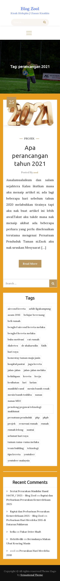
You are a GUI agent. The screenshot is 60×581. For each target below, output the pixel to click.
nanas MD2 (14, 400)
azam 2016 (14, 314)
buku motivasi (16, 339)
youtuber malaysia (19, 460)
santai (30, 429)
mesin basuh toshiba (20, 394)
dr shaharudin (29, 345)
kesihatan (13, 382)
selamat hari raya (18, 435)
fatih (43, 345)
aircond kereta (17, 308)
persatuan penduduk (20, 417)
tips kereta (14, 454)
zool (35, 172)
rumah (45, 423)
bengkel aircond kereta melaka (26, 327)
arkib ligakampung (40, 308)
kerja (38, 376)
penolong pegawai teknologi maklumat (24, 409)
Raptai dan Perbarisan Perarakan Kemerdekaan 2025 (29, 500)
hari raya (13, 351)
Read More (30, 263)
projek (29, 138)
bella (13, 531)
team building (16, 448)
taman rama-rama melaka (23, 442)
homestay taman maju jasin (24, 357)
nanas (38, 394)
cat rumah (33, 339)
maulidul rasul (16, 388)
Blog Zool (30, 8)
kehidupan (14, 376)
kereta (27, 376)
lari (24, 382)
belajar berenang (34, 314)
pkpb (46, 417)
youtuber (29, 454)
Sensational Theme (31, 574)
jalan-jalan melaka (35, 370)
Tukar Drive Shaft (30, 531)
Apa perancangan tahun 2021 (30, 155)
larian (33, 382)
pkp (37, 417)
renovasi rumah (28, 423)
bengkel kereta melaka (21, 333)
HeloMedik (16, 539)
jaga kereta (35, 364)
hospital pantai (16, 364)
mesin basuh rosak (38, 388)
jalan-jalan (14, 370)
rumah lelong (15, 429)
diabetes (13, 345)
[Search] (44, 22)
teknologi (32, 448)
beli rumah (14, 321)
